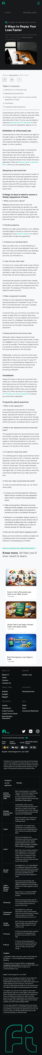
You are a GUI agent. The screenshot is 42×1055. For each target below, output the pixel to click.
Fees (24, 708)
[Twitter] (23, 731)
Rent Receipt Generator (7, 717)
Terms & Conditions (12, 742)
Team (4, 677)
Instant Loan (27, 675)
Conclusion (9, 103)
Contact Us (6, 683)
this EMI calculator (23, 234)
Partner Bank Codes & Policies (31, 742)
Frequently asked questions (15, 107)
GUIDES (8, 12)
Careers (5, 680)
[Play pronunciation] (26, 738)
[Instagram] (37, 731)
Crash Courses (7, 711)
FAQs (24, 705)
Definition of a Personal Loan (16, 90)
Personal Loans (23, 22)
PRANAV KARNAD (27, 37)
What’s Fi (5, 675)
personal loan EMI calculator (20, 122)
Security (22, 742)
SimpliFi (5, 694)
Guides (12, 22)
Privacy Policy (4, 742)
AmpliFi (5, 691)
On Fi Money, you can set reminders (16, 394)
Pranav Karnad (13, 75)
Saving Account (28, 691)
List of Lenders (29, 846)
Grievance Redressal (30, 711)
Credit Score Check (9, 714)
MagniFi (5, 697)
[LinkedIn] (30, 731)
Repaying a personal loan (14, 93)
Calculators (6, 708)
